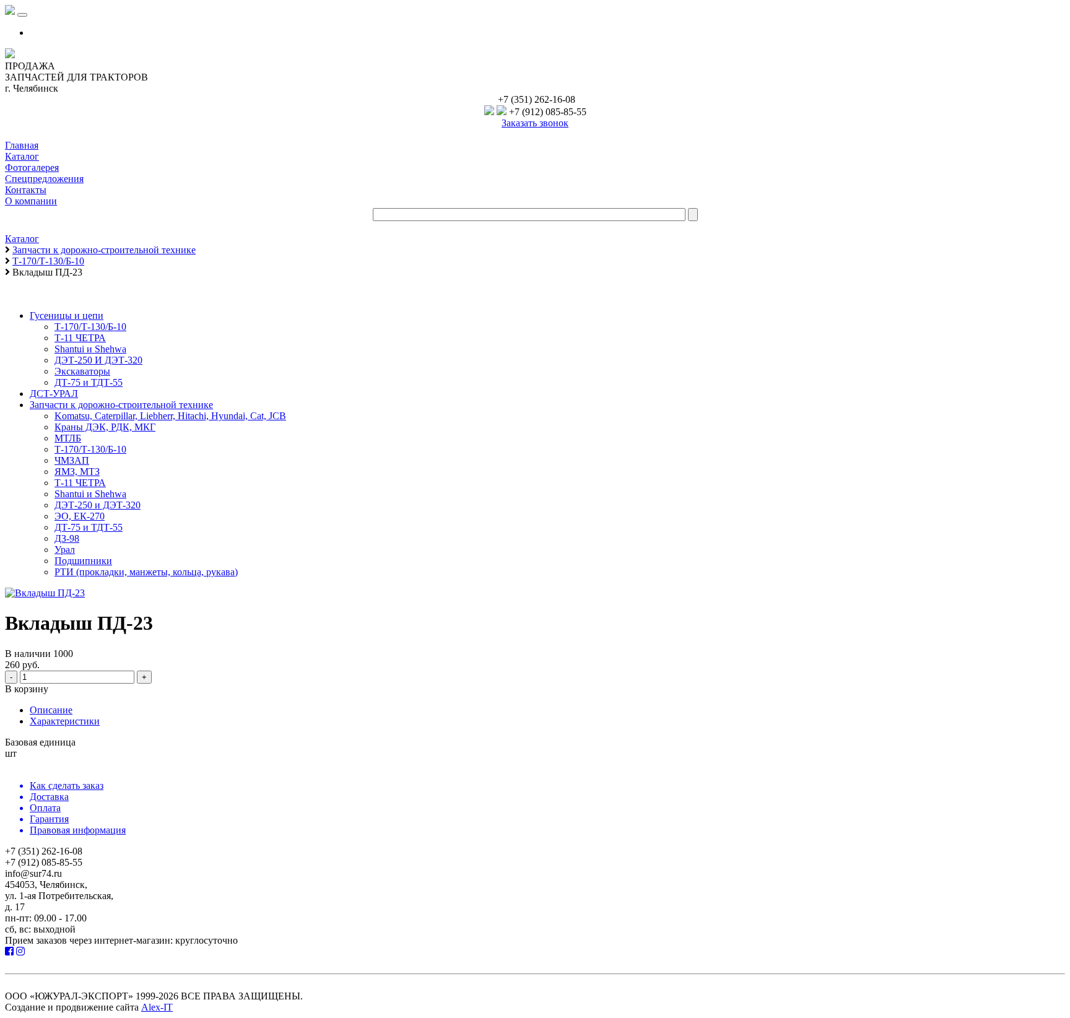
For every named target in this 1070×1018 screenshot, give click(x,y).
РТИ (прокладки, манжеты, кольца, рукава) (146, 572)
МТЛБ (67, 438)
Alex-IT (157, 1007)
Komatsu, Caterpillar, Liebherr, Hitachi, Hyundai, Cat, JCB (170, 416)
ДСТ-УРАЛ (54, 393)
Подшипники (83, 560)
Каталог (22, 156)
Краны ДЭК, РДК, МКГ (104, 427)
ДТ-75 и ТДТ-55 (88, 382)
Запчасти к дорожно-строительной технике (121, 404)
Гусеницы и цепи (66, 315)
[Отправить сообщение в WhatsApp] (502, 112)
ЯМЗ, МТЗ (77, 471)
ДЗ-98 (66, 538)
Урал (64, 549)
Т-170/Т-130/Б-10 (90, 326)
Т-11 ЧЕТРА (80, 338)
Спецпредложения (44, 178)
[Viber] (489, 112)
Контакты (25, 190)
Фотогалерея (32, 167)
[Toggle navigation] (22, 15)
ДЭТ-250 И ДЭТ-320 (98, 360)
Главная (21, 145)
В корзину (26, 689)
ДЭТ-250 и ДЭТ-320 (97, 505)
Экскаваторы (82, 371)
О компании (31, 201)
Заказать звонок (535, 123)
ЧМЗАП (71, 460)
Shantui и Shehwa (90, 349)
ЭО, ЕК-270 (79, 516)
